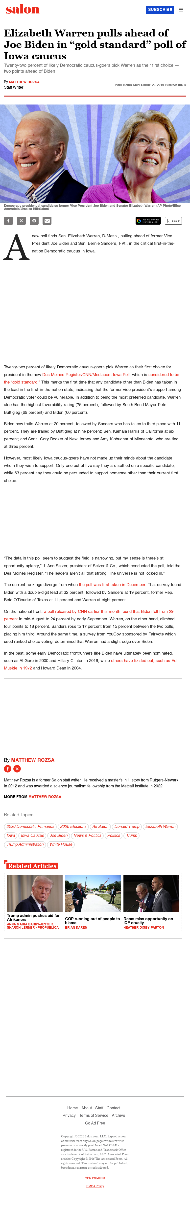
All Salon (100, 827)
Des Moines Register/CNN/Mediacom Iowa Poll (86, 375)
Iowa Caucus (32, 836)
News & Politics (87, 836)
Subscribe (160, 10)
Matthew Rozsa (24, 82)
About (86, 1108)
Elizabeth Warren (160, 827)
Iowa (10, 836)
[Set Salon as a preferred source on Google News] (148, 221)
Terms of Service (93, 1116)
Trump (131, 836)
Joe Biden (59, 836)
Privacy (69, 1116)
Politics (113, 836)
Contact (113, 1108)
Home (72, 1108)
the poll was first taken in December (112, 585)
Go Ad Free (95, 1123)
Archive (118, 1116)
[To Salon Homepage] (23, 9)
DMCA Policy (95, 1186)
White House (60, 845)
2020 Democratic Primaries (30, 827)
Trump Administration (25, 845)
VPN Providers (95, 1178)
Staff (99, 1108)
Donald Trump (126, 827)
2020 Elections (73, 827)
